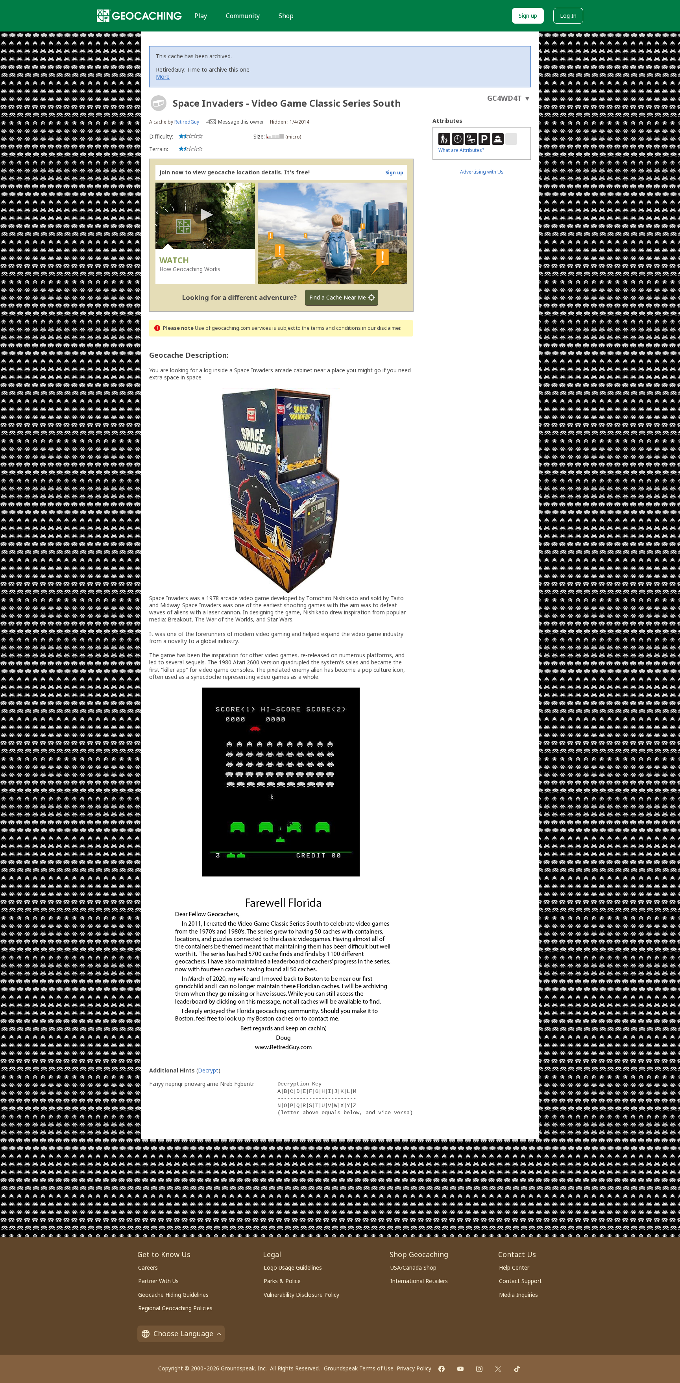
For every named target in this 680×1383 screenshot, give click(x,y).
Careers (148, 1267)
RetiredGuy (186, 121)
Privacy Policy (414, 1368)
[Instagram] (479, 1369)
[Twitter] (498, 1369)
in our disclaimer (381, 328)
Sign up (528, 15)
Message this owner (241, 121)
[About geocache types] (158, 103)
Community (243, 15)
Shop (286, 15)
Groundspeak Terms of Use (359, 1368)
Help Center (514, 1267)
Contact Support (520, 1281)
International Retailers (419, 1281)
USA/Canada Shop (413, 1267)
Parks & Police (282, 1281)
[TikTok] (517, 1369)
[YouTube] (460, 1369)
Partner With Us (158, 1281)
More (163, 76)
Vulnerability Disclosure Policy (301, 1294)
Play (200, 15)
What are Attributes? (461, 150)
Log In (568, 15)
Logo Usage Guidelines (293, 1267)
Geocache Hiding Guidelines (173, 1294)
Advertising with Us (482, 171)
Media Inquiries (518, 1294)
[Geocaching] (139, 16)
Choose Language (183, 1333)
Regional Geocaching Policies (175, 1308)
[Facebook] (441, 1369)
